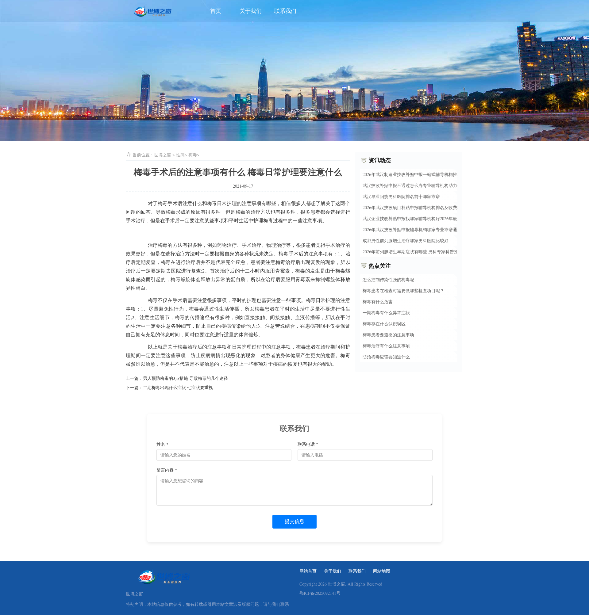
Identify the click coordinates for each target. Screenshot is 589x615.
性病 (180, 155)
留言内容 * (166, 470)
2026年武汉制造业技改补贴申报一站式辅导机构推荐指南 (416, 174)
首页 (215, 10)
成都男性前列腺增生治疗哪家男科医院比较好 (405, 240)
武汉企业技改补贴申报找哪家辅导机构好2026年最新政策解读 (421, 218)
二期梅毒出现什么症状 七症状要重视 (178, 387)
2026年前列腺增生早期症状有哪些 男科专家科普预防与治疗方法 (423, 251)
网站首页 (308, 571)
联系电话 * (308, 444)
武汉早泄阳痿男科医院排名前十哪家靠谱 (401, 196)
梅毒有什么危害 (378, 301)
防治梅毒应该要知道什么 (386, 357)
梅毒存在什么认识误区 (384, 324)
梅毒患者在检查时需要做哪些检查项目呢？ (403, 290)
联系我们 (285, 10)
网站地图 (381, 571)
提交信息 (294, 521)
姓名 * (162, 444)
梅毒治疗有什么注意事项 (386, 346)
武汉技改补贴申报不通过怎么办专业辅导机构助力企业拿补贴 (421, 185)
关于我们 (251, 10)
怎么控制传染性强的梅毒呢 (388, 279)
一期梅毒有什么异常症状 (386, 312)
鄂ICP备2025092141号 (320, 593)
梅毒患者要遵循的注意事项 (388, 335)
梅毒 (192, 155)
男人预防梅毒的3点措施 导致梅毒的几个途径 (185, 378)
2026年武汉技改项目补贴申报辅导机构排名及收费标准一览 (418, 207)
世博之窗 (162, 155)
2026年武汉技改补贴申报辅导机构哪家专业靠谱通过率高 (416, 229)
